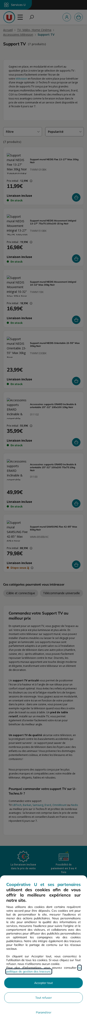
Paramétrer (43, 1012)
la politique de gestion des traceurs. (43, 969)
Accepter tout (43, 983)
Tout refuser (43, 998)
